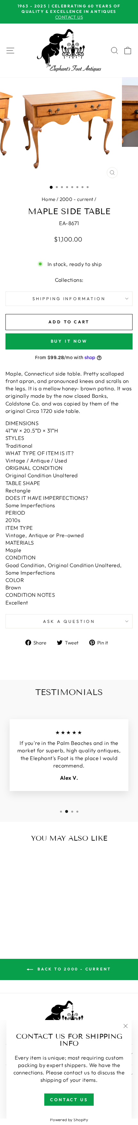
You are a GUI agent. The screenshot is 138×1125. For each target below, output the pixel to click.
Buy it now (69, 341)
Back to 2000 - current (73, 969)
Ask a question (69, 621)
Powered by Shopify (69, 1119)
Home (49, 199)
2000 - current (76, 199)
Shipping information (69, 298)
